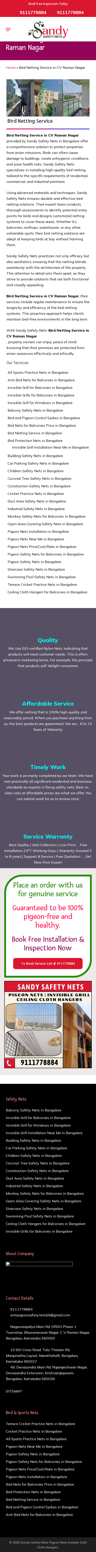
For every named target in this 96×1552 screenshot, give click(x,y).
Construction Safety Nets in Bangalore (39, 486)
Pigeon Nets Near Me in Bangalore (36, 539)
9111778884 (21, 1309)
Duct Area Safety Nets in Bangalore (37, 501)
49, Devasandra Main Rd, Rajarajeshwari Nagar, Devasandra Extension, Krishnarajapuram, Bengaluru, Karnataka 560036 (47, 1373)
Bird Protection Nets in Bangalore (35, 440)
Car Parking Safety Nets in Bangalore (38, 463)
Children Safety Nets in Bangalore (36, 471)
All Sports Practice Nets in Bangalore (38, 372)
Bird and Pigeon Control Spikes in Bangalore (44, 418)
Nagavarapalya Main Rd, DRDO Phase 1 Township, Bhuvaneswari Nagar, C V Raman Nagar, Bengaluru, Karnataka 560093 (48, 1332)
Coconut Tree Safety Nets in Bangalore (39, 478)
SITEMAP (14, 1391)
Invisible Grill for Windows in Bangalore (40, 402)
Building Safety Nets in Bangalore (35, 455)
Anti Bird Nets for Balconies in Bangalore (41, 380)
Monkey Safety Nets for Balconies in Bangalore (47, 516)
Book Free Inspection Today (48, 4)
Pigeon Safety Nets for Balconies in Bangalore (46, 554)
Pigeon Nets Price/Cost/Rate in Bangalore (42, 546)
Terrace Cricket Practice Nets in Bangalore (42, 584)
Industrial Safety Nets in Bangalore (36, 508)
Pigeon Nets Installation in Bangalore (38, 531)
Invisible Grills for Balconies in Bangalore (41, 395)
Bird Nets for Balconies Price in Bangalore (42, 425)
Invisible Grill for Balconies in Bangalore (40, 387)
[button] (8, 29)
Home (11, 67)
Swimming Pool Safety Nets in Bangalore (42, 577)
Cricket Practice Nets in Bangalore (36, 493)
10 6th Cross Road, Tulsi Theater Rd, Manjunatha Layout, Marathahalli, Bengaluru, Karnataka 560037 (42, 1356)
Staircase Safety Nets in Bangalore (36, 569)
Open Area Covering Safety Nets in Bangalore (45, 524)
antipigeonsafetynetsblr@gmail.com (39, 1315)
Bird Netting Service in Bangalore (35, 433)
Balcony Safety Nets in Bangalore (35, 410)
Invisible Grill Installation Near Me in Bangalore (50, 447)
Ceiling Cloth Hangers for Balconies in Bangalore (47, 592)
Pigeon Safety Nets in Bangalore (34, 562)
